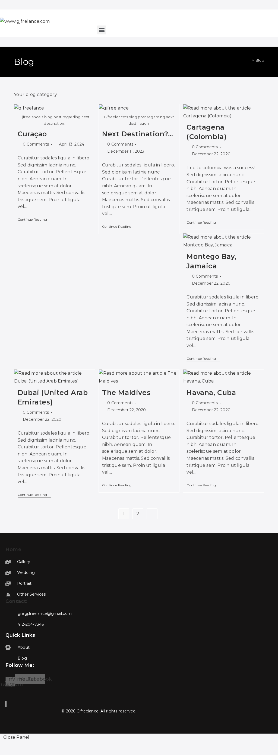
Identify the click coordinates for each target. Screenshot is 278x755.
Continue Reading (34, 220)
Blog (259, 60)
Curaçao (32, 134)
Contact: (16, 601)
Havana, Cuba (211, 392)
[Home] (249, 60)
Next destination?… (137, 134)
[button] (101, 29)
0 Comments (36, 144)
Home (13, 549)
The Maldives (126, 392)
